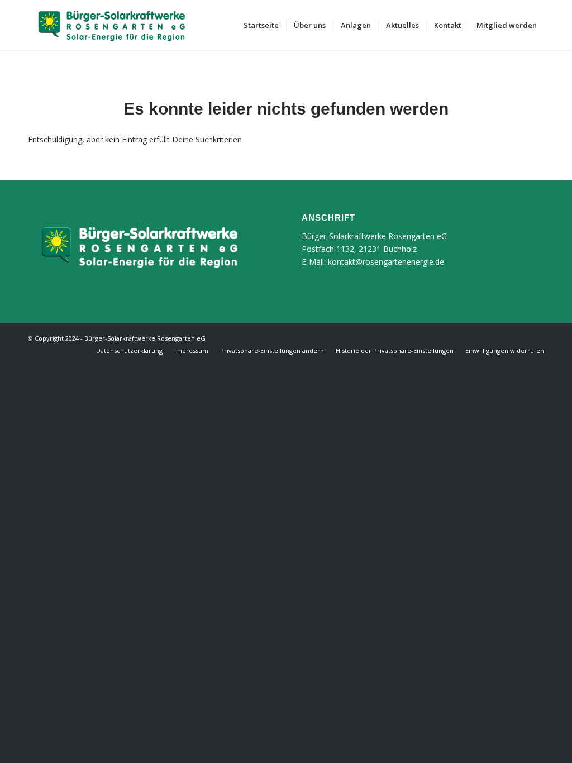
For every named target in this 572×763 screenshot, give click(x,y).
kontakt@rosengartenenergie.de (386, 261)
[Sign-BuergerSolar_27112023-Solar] (112, 25)
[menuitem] (261, 25)
